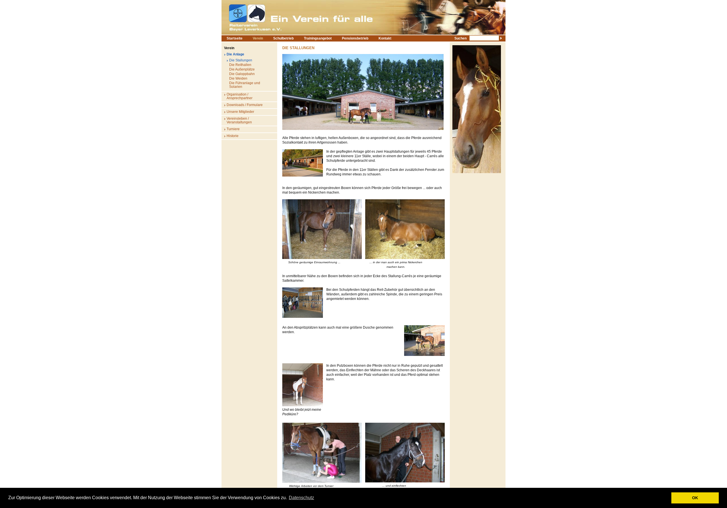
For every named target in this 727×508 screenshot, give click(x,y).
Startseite (235, 38)
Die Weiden (238, 78)
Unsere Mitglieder (240, 112)
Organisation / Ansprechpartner (239, 96)
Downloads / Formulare (245, 105)
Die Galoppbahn (242, 74)
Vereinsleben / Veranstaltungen (239, 120)
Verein (258, 38)
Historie (233, 136)
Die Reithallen (240, 65)
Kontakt (385, 38)
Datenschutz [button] (301, 497)
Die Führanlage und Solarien (244, 85)
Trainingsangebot (318, 38)
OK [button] (695, 497)
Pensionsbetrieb (355, 38)
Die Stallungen (240, 60)
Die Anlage (235, 54)
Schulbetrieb (283, 38)
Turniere (233, 129)
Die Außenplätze (242, 69)
